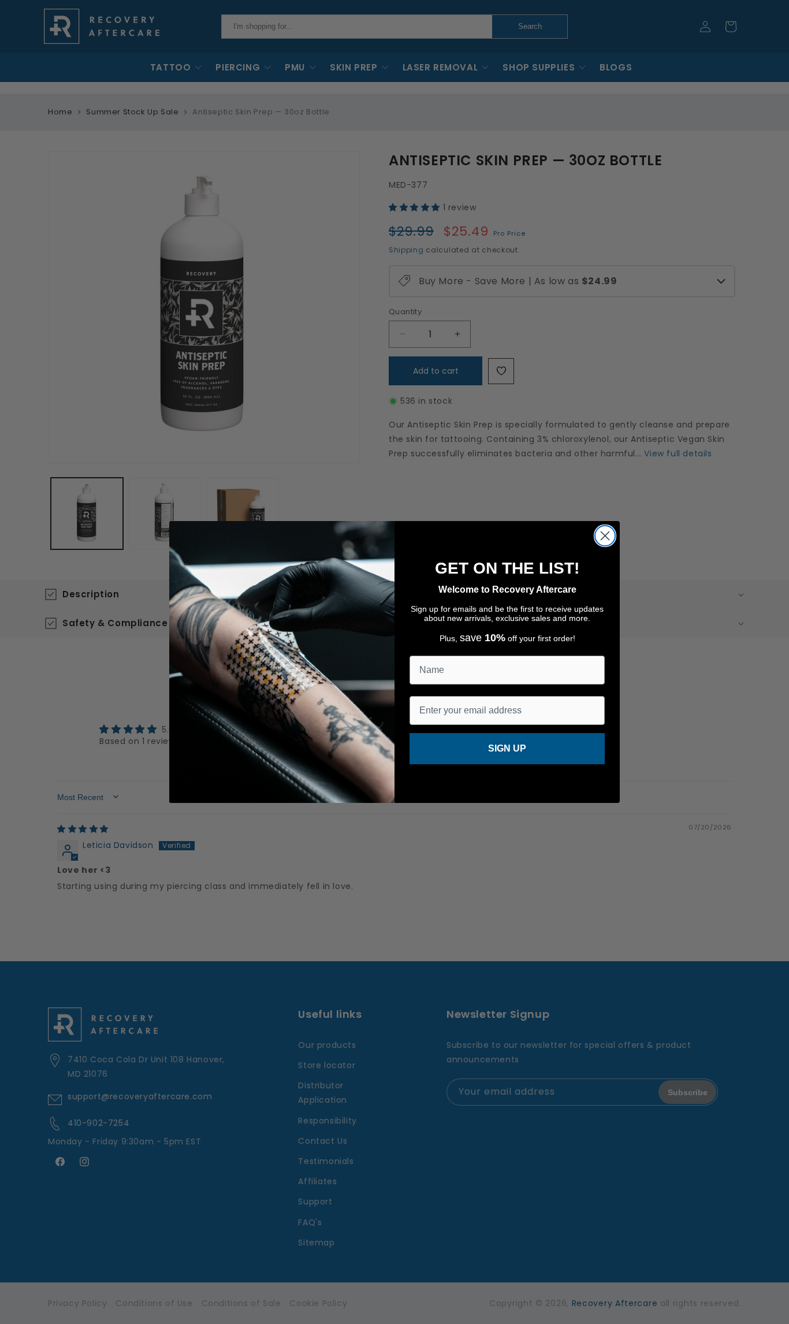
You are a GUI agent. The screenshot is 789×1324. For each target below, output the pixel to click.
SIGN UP (507, 748)
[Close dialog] (605, 536)
